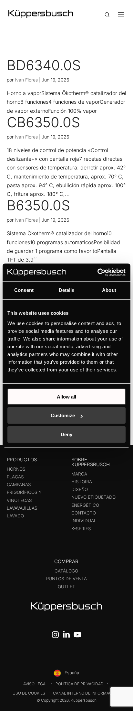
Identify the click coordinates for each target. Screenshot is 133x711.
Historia (81, 481)
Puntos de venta (66, 578)
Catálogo (66, 570)
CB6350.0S (43, 122)
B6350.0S (38, 205)
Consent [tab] (24, 290)
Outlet (66, 586)
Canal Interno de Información (86, 693)
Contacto (83, 512)
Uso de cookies (29, 693)
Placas (15, 476)
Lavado (15, 515)
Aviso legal (35, 683)
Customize (63, 415)
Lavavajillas (22, 508)
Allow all (66, 396)
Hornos (16, 469)
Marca (79, 473)
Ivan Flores (26, 79)
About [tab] (109, 290)
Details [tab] (67, 290)
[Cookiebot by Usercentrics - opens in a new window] (97, 272)
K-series (81, 528)
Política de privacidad (80, 683)
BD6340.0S (44, 65)
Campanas (19, 484)
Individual (84, 520)
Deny (66, 434)
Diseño (79, 489)
